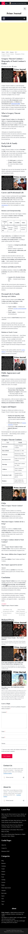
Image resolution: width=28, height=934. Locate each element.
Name (3, 731)
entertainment (4, 205)
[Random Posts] (24, 18)
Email (3, 737)
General (3, 882)
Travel (2, 901)
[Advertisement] (14, 36)
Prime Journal (14, 13)
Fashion (3, 871)
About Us (3, 845)
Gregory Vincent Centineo (11, 605)
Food (2, 877)
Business (3, 863)
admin (15, 66)
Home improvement (6, 887)
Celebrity (3, 866)
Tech (2, 898)
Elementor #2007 (5, 851)
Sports (2, 896)
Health (3, 885)
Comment (4, 712)
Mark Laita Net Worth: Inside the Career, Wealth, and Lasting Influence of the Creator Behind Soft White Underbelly (13, 815)
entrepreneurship (15, 103)
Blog (2, 860)
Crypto (3, 868)
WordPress (22, 931)
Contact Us (4, 848)
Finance (3, 874)
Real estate (3, 893)
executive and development (19, 308)
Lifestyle (3, 890)
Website (3, 743)
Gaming (3, 879)
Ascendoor (12, 931)
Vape (2, 904)
